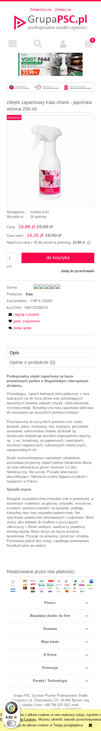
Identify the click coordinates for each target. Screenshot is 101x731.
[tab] (50, 353)
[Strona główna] (50, 22)
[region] (50, 64)
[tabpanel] (50, 461)
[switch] (11, 723)
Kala (29, 294)
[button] (12, 44)
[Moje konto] (63, 44)
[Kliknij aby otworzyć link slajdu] (50, 64)
